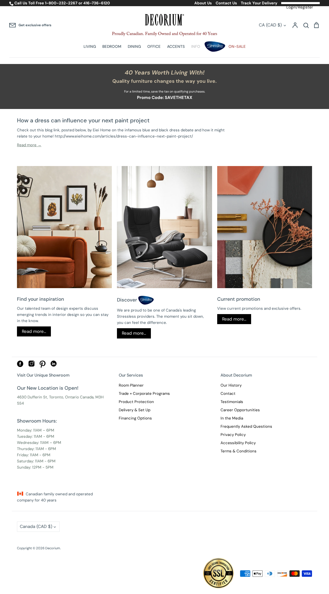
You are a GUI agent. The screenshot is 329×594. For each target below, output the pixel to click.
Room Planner (131, 385)
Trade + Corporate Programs (144, 393)
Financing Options (135, 418)
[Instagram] (31, 365)
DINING (134, 46)
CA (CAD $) (270, 25)
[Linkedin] (54, 365)
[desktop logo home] (164, 25)
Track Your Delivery (259, 3)
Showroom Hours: (37, 421)
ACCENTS (176, 46)
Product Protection (136, 401)
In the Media (232, 418)
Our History (231, 385)
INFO (195, 46)
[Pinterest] (42, 366)
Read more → (29, 145)
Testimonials (232, 401)
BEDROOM (111, 46)
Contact (228, 393)
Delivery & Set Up (134, 410)
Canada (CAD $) (36, 526)
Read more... (34, 331)
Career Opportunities (240, 410)
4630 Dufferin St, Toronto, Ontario (48, 397)
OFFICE (154, 46)
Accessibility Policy (238, 442)
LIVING (90, 46)
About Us (203, 3)
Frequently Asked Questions (246, 426)
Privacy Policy (233, 434)
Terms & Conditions (239, 451)
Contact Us (226, 3)
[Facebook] (20, 365)
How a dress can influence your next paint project (83, 120)
